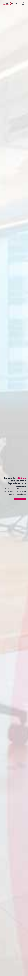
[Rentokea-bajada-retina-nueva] (10, 2)
